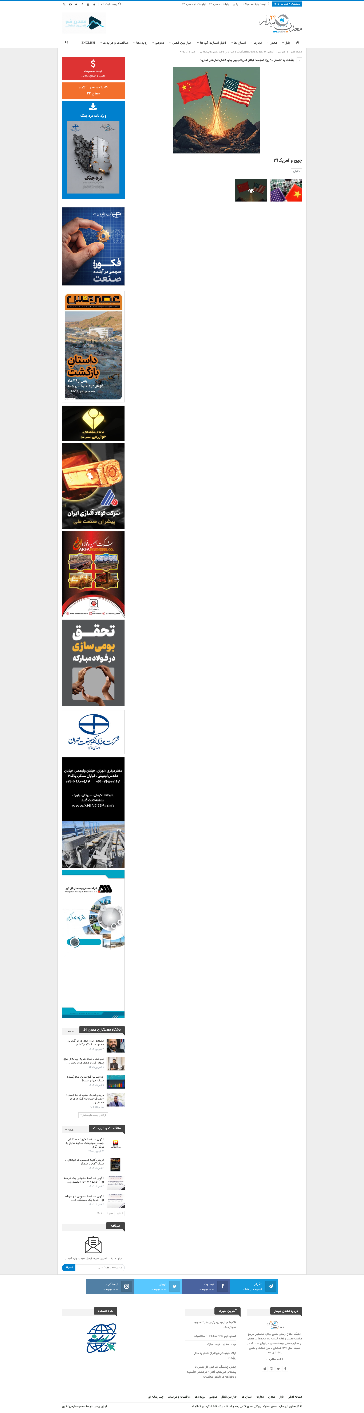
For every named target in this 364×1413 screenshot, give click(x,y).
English (88, 43)
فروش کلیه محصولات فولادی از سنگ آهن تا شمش (84, 1162)
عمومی (160, 43)
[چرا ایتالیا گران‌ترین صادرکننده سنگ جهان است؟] (116, 1082)
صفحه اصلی (295, 1397)
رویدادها (141, 43)
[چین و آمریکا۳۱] (286, 190)
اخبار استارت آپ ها (213, 43)
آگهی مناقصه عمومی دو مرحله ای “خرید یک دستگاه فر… (84, 1198)
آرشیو (236, 4)
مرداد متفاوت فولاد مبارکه (221, 1344)
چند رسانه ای (155, 1397)
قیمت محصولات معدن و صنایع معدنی (93, 73)
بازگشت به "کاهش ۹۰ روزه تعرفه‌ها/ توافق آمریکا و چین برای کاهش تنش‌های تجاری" (247, 60)
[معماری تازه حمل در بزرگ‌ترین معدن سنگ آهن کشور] (116, 1046)
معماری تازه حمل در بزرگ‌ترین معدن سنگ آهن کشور (85, 1043)
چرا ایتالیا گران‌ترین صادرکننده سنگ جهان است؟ (85, 1079)
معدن (273, 43)
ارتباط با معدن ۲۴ (219, 4)
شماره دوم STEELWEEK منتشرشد (215, 1336)
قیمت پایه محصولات (254, 4)
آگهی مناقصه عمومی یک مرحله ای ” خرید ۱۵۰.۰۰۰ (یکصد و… (84, 1180)
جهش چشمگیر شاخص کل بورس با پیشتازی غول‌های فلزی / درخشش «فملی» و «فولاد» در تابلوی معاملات (211, 1372)
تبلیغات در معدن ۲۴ (194, 4)
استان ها (240, 43)
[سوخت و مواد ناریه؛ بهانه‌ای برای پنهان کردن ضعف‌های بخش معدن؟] (116, 1064)
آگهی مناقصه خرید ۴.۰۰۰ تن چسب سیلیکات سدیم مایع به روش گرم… (85, 1143)
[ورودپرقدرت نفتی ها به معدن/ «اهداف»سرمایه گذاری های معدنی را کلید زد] (116, 1100)
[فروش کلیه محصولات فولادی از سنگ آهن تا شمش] (116, 1165)
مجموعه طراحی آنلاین (73, 1406)
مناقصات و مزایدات (115, 43)
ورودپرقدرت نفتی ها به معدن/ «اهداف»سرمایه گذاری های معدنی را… (85, 1099)
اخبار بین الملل (182, 43)
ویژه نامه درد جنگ (93, 116)
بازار (287, 43)
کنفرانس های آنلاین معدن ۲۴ (93, 91)
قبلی (295, 171)
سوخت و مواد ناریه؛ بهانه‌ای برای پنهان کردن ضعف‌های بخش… (83, 1061)
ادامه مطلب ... (274, 1359)
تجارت (258, 43)
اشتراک (69, 1268)
